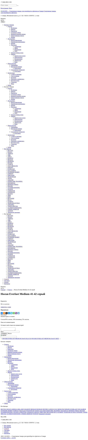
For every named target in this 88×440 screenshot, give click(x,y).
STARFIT (10, 201)
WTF (15, 51)
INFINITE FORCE (13, 184)
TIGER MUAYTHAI (14, 203)
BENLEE (10, 159)
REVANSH (11, 198)
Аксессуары (11, 73)
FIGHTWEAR (12, 176)
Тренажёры (14, 65)
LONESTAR (11, 190)
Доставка (7, 280)
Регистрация (4, 8)
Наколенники (18, 57)
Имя (2, 331)
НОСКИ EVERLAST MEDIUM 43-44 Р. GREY (45, 338)
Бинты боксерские (16, 40)
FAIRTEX (10, 173)
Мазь (12, 83)
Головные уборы (16, 32)
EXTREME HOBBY (14, 172)
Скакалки (14, 82)
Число (10, 333)
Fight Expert (11, 175)
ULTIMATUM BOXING (15, 208)
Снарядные (17, 46)
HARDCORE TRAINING (15, 181)
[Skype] (11, 313)
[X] (7, 313)
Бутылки (13, 77)
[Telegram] (19, 313)
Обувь (9, 85)
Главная (6, 279)
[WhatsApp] (14, 313)
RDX (9, 197)
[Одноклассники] (4, 313)
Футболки (14, 28)
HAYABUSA (11, 183)
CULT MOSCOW (13, 166)
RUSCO (10, 152)
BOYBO (10, 163)
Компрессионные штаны (18, 34)
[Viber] (16, 313)
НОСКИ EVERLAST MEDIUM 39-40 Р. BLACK (16, 338)
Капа (15, 62)
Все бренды (7, 149)
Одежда (10, 26)
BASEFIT (10, 158)
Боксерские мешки (16, 66)
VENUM (10, 211)
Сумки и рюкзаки (16, 74)
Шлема (13, 43)
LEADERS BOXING (14, 187)
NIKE (9, 195)
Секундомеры (15, 76)
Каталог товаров (9, 25)
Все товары (7, 425)
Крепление (17, 68)
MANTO (10, 194)
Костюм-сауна (15, 80)
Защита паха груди (19, 56)
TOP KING (11, 204)
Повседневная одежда (17, 35)
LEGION (10, 189)
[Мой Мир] (9, 313)
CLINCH (10, 164)
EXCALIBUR (12, 170)
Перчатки (14, 45)
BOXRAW (11, 161)
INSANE (10, 186)
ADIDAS (10, 153)
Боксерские (17, 49)
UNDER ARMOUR (13, 209)
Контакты (7, 283)
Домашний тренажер (14, 212)
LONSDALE (11, 192)
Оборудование (12, 63)
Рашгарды (14, 31)
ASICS (10, 156)
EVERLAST (11, 169)
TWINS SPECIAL (13, 206)
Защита (13, 54)
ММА (16, 48)
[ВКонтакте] (2, 313)
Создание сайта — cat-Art (8, 438)
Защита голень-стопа (17, 52)
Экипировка (11, 39)
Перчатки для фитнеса (17, 79)
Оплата (6, 282)
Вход (10, 8)
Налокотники (18, 59)
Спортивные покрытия (18, 70)
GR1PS (10, 178)
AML (9, 155)
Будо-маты (17, 71)
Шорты (13, 29)
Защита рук (17, 60)
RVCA (9, 200)
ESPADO (10, 167)
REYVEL (10, 150)
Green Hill (10, 180)
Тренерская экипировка (18, 42)
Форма (13, 37)
